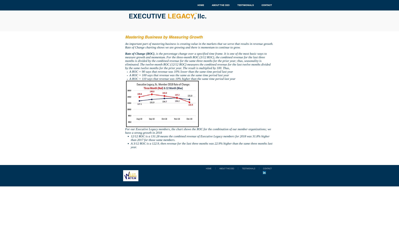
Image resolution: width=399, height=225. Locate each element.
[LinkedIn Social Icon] (264, 172)
